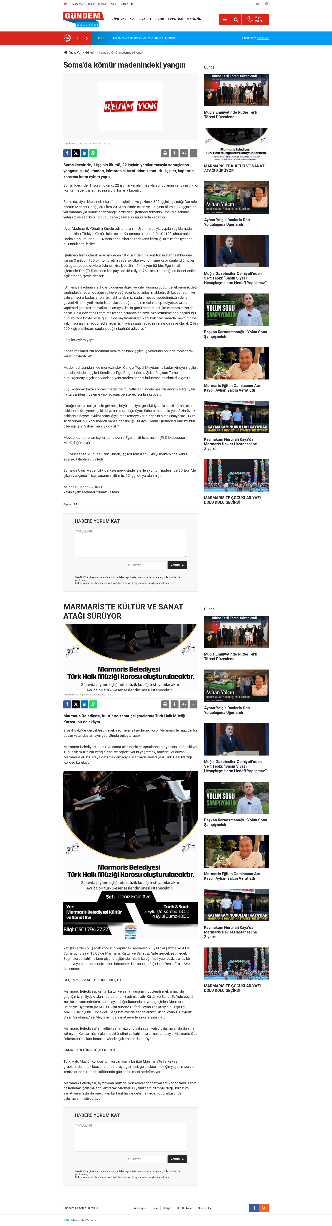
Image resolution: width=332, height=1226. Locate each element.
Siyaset (145, 19)
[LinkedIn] (84, 153)
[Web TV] (257, 4)
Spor (159, 19)
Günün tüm (255, 38)
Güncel (89, 52)
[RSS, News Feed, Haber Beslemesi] (264, 1208)
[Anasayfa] (65, 3)
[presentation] (77, 38)
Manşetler (77, 3)
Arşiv (113, 3)
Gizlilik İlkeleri (185, 1208)
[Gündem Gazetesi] (83, 19)
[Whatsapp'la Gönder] (93, 153)
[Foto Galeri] (266, 4)
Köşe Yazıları (123, 19)
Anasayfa (74, 52)
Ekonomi (175, 19)
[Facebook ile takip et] (254, 1208)
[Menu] (224, 19)
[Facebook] (67, 153)
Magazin (194, 19)
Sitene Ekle (127, 3)
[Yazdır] (165, 153)
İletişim (167, 1208)
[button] (174, 153)
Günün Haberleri (97, 3)
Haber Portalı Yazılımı (83, 1220)
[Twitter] (76, 153)
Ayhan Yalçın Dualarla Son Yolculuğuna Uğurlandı (144, 38)
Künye (155, 1208)
